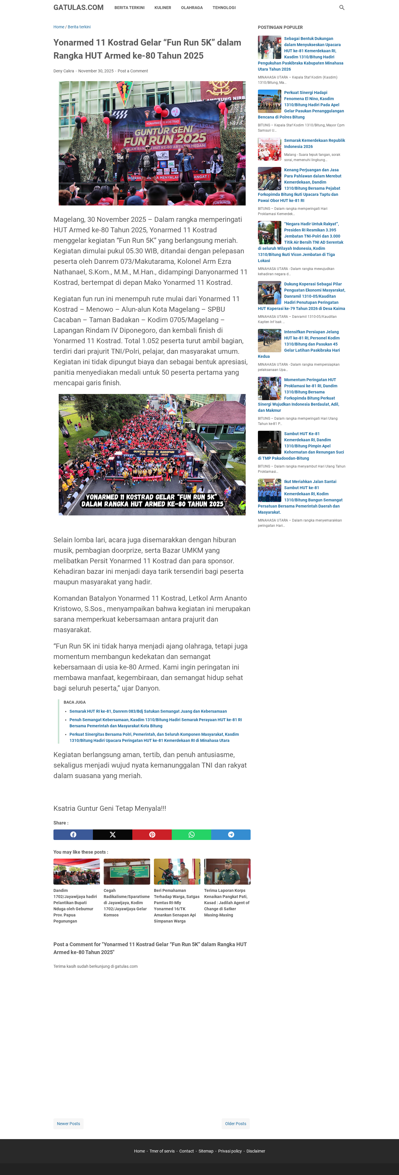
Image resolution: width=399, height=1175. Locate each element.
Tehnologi (224, 7)
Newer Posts (68, 1123)
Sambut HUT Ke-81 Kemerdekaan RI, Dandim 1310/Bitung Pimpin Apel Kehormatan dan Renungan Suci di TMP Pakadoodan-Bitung (301, 446)
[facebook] (73, 834)
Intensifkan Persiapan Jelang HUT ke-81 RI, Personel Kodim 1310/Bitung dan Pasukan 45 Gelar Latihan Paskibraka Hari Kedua (299, 344)
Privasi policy (230, 1151)
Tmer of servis (162, 1151)
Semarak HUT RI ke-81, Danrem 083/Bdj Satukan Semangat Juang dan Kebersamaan (148, 711)
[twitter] (112, 834)
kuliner (163, 7)
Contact (186, 1151)
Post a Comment (133, 71)
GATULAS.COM (78, 7)
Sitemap (206, 1151)
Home (139, 1151)
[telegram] (231, 834)
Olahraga (192, 7)
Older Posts (235, 1123)
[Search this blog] (342, 7)
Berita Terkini (130, 7)
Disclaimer (256, 1151)
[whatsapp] (191, 834)
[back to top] (387, 1162)
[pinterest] (152, 834)
